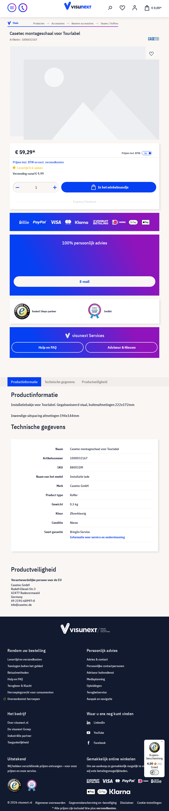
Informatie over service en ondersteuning (97, 537)
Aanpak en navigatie (99, 699)
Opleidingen (94, 686)
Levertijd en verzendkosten (24, 659)
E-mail (84, 281)
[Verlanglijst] (122, 8)
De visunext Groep (19, 729)
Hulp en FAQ (15, 679)
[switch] (154, 772)
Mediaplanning (96, 679)
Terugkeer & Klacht (19, 686)
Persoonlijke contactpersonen (105, 666)
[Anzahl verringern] (17, 187)
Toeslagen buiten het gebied (25, 666)
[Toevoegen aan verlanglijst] (151, 53)
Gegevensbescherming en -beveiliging (93, 803)
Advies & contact (97, 659)
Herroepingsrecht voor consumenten (30, 692)
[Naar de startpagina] (84, 8)
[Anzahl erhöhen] (55, 187)
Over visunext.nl (17, 723)
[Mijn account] (134, 8)
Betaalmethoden (18, 673)
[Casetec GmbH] (153, 39)
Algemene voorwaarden (50, 803)
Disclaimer (127, 803)
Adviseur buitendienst (100, 673)
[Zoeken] (110, 8)
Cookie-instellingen (149, 803)
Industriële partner (19, 736)
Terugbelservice (97, 692)
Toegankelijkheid (18, 742)
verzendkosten (106, 808)
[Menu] (11, 7)
